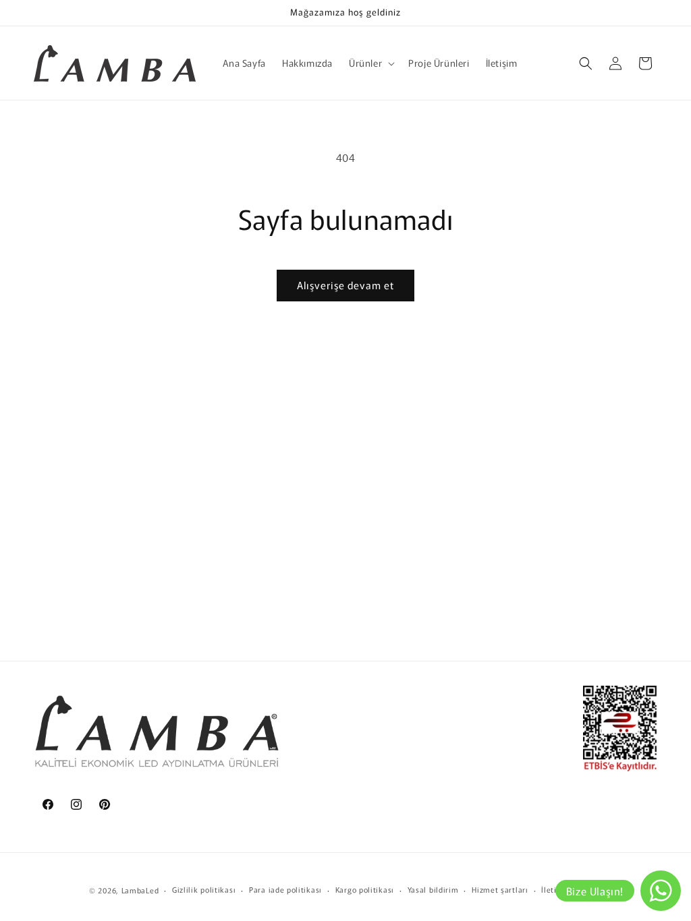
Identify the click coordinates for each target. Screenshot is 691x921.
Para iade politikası (285, 889)
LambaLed (140, 890)
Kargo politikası (364, 889)
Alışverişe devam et (345, 285)
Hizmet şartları (500, 889)
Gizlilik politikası (204, 889)
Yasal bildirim (433, 889)
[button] (370, 63)
